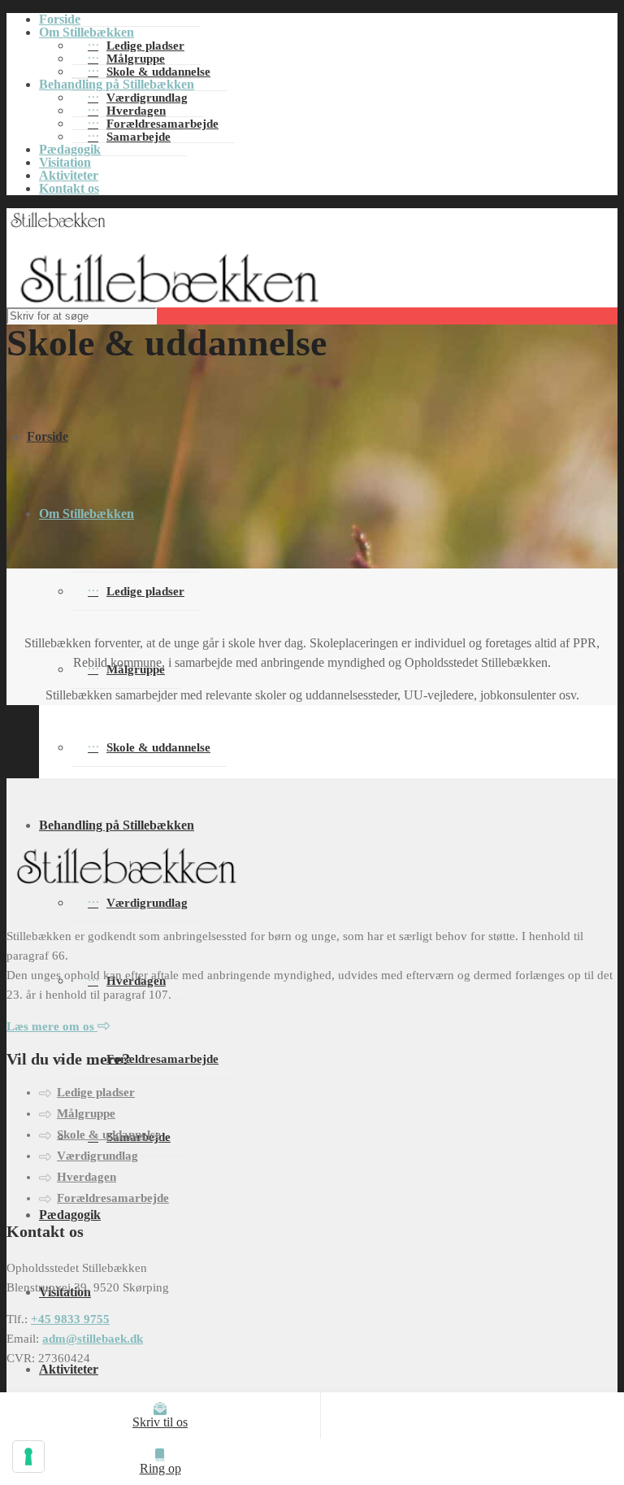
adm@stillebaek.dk (92, 1338)
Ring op (160, 1468)
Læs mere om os (52, 1026)
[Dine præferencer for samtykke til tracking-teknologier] (28, 1456)
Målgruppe (86, 1113)
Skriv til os (160, 1422)
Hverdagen (86, 1176)
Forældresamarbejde (162, 1058)
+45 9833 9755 (70, 1319)
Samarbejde (138, 136)
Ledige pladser (145, 591)
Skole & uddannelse (158, 71)
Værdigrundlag (97, 1155)
